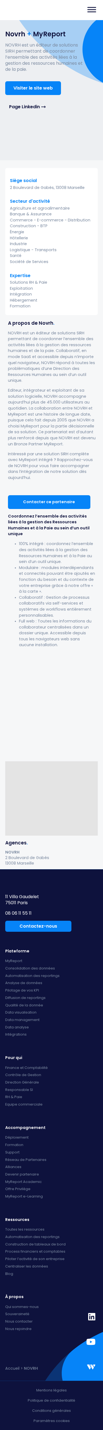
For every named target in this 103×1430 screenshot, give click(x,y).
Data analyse (17, 1027)
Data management (22, 1020)
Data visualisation (21, 1013)
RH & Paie (13, 1097)
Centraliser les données (26, 1266)
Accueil (12, 1368)
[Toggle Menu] (91, 9)
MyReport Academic (23, 1182)
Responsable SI (19, 1090)
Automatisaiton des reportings (32, 1237)
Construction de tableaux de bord (35, 1244)
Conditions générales (51, 1410)
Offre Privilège (17, 1189)
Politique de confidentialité (51, 1400)
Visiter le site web (33, 88)
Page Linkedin (24, 107)
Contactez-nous (38, 926)
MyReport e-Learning (24, 1197)
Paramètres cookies (52, 1420)
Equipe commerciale (24, 1105)
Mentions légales (51, 1390)
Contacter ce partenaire (49, 502)
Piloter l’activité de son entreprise (35, 1259)
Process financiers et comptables (35, 1252)
